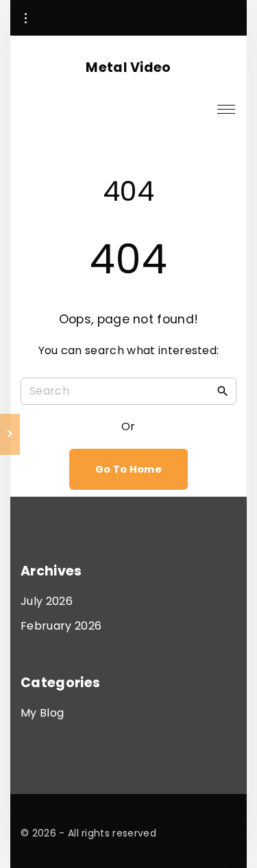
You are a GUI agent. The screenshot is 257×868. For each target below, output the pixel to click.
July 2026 (47, 601)
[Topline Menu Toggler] (25, 18)
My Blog (42, 713)
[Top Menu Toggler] (226, 109)
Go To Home (128, 469)
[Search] (222, 390)
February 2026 (61, 626)
